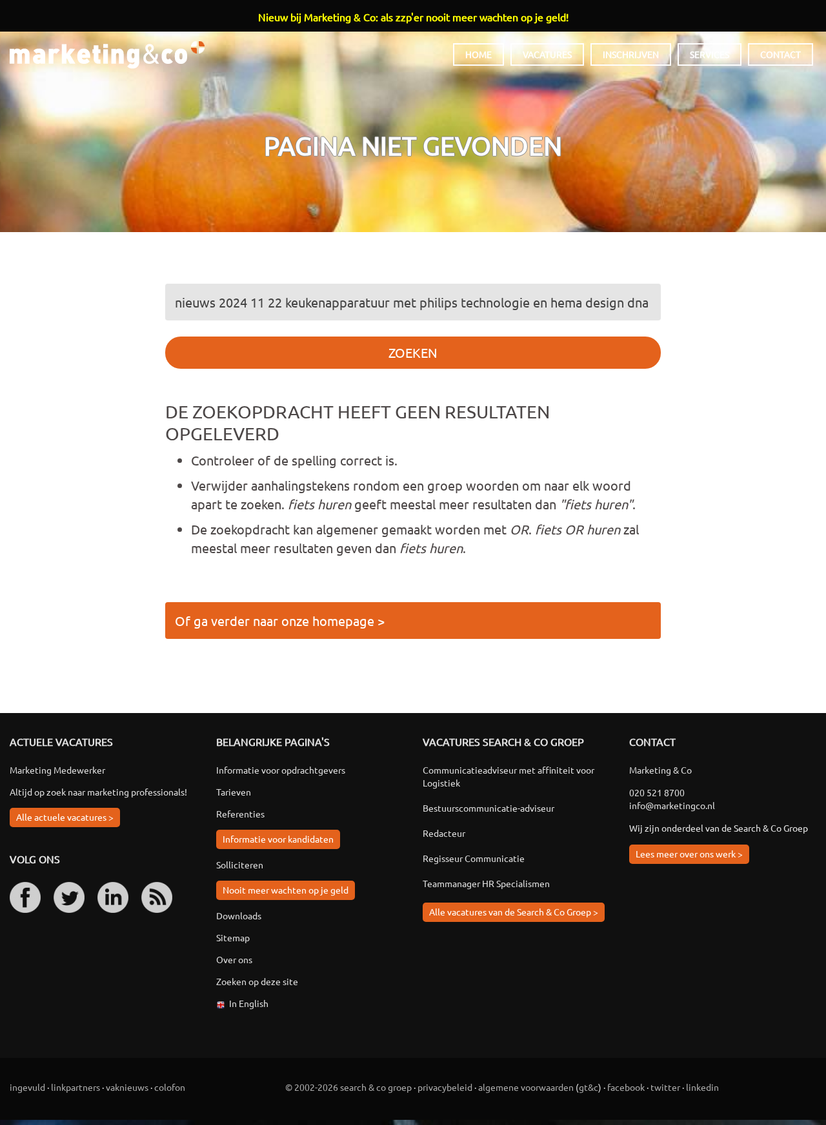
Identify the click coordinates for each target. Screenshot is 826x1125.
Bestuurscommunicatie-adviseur (488, 808)
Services (709, 54)
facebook (626, 1087)
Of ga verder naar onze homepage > (280, 620)
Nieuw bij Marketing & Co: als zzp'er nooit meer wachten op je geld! (413, 16)
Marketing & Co (107, 55)
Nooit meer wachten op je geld (285, 889)
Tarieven (233, 791)
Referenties (240, 813)
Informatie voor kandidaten (278, 839)
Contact (780, 54)
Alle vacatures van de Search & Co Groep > (513, 911)
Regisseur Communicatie (474, 858)
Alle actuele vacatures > (65, 817)
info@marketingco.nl (672, 805)
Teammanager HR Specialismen (486, 883)
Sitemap (233, 937)
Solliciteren (239, 864)
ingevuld (27, 1087)
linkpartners (75, 1087)
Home (478, 54)
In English (248, 1003)
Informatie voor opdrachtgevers (280, 770)
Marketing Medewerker (57, 770)
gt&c (588, 1087)
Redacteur (444, 833)
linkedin (702, 1087)
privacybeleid (445, 1087)
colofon (169, 1087)
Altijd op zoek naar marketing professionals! (98, 791)
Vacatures (547, 54)
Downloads (238, 915)
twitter (665, 1087)
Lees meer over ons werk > (689, 853)
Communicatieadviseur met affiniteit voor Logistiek (508, 776)
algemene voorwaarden (526, 1087)
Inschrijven (631, 54)
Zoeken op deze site (257, 981)
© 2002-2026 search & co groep (348, 1087)
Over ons (234, 959)
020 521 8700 (657, 792)
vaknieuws (127, 1087)
